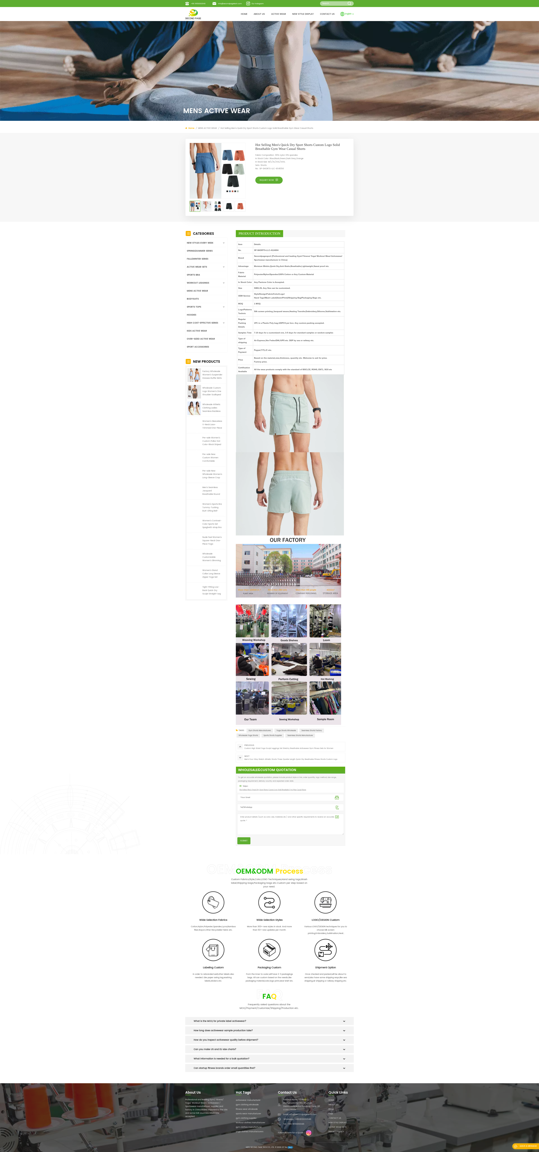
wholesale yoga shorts (248, 735)
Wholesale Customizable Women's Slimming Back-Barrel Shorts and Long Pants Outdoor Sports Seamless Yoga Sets (212, 557)
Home (191, 128)
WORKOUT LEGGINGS (198, 283)
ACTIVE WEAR (278, 14)
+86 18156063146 (198, 3)
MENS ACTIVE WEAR (207, 128)
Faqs (330, 1113)
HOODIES (191, 315)
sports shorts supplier (273, 735)
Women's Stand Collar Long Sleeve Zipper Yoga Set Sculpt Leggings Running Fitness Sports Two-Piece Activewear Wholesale (211, 574)
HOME (244, 14)
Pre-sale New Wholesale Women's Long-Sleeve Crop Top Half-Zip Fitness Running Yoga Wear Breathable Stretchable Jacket (212, 474)
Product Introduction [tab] (259, 233)
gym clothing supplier (246, 1118)
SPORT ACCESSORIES (198, 347)
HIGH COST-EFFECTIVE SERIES (202, 323)
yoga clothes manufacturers (249, 1131)
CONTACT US (327, 14)
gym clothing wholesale (247, 1104)
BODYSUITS (193, 299)
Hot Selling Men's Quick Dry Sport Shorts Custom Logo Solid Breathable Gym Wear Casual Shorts (267, 128)
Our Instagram (258, 3)
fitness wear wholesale (247, 1109)
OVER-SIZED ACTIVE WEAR (201, 339)
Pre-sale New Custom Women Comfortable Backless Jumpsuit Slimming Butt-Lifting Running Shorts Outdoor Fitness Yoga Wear (211, 458)
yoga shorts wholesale (286, 730)
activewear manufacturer (248, 1100)
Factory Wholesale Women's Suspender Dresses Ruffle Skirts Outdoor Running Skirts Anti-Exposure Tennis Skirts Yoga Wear (212, 375)
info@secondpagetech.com (230, 3)
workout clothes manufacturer (250, 1122)
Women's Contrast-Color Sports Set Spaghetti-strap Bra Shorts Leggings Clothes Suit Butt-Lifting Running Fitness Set (211, 524)
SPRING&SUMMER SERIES (200, 251)
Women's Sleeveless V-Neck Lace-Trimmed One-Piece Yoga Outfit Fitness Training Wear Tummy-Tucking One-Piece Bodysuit (212, 424)
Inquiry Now (267, 180)
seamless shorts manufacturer (300, 735)
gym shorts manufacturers (260, 730)
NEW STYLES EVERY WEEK (200, 243)
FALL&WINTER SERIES (197, 259)
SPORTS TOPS (194, 307)
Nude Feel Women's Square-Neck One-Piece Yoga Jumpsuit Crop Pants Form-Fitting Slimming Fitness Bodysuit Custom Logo (212, 540)
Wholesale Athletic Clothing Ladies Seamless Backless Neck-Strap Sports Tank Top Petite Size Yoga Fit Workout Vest (211, 408)
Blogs (331, 1109)
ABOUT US (259, 14)
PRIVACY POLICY (336, 1131)
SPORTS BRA (193, 275)
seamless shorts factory (312, 730)
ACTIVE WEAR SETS (197, 267)
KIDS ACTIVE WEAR (197, 331)
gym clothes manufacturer (249, 1127)
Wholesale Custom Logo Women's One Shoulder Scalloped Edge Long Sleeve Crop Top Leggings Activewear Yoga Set (212, 391)
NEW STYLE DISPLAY (303, 14)
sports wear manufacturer (248, 1113)
